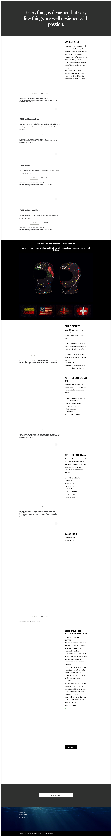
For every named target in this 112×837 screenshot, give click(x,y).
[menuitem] (28, 4)
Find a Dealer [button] (56, 795)
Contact (87, 4)
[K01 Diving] (11, 4)
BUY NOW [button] (71, 747)
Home (28, 4)
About (34, 4)
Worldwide (59, 4)
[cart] (109, 4)
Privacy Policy (22, 823)
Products (41, 4)
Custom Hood (50, 4)
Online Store (78, 4)
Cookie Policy (22, 828)
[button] (102, 4)
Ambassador (68, 4)
